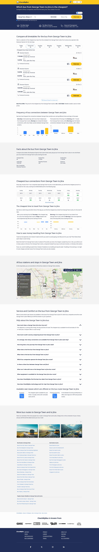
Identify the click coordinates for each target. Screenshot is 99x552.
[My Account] (70, 2)
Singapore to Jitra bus (54, 472)
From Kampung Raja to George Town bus (26, 455)
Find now (76, 64)
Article (63, 536)
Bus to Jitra (44, 513)
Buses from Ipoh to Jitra (55, 450)
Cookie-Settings (47, 536)
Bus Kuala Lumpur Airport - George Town (26, 501)
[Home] (22, 2)
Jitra (79, 270)
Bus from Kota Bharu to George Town (25, 462)
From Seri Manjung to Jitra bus (57, 467)
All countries (65, 538)
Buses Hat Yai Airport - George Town (25, 498)
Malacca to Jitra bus (54, 462)
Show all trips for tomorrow (50, 100)
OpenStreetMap (75, 298)
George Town (69, 270)
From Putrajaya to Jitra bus (56, 464)
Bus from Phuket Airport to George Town (26, 503)
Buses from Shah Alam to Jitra (56, 469)
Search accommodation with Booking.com (27, 20)
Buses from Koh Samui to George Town (26, 460)
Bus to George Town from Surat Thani (25, 489)
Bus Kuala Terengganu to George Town (26, 469)
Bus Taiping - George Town (23, 491)
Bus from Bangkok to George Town (25, 447)
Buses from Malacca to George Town (25, 474)
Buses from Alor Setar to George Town (26, 445)
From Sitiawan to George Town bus (25, 484)
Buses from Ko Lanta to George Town (25, 457)
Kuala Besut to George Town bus (24, 464)
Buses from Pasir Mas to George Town (26, 477)
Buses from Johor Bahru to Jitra (57, 455)
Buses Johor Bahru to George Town (25, 452)
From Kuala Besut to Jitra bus (56, 457)
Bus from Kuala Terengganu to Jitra (58, 460)
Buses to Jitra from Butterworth (57, 447)
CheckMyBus (19, 513)
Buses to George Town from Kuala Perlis (26, 467)
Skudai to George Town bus (23, 486)
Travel (45, 538)
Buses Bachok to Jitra (54, 445)
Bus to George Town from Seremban (25, 481)
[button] (44, 285)
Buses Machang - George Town (24, 472)
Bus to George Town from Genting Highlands (27, 450)
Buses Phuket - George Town (23, 479)
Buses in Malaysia (27, 513)
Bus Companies (29, 538)
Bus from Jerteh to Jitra (55, 452)
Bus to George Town (36, 513)
